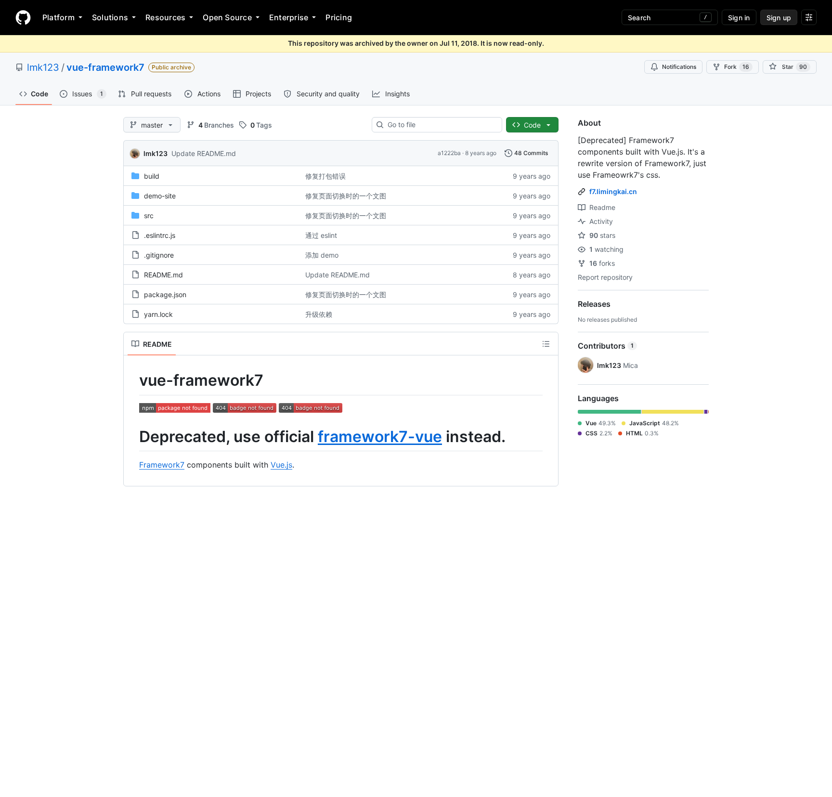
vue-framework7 (105, 67)
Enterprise (288, 17)
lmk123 (43, 67)
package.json (165, 294)
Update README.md (203, 153)
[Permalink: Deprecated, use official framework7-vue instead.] (132, 437)
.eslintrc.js (159, 235)
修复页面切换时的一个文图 (345, 196)
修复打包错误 (325, 176)
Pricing (338, 17)
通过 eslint (321, 235)
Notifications (679, 66)
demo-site (160, 196)
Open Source (227, 17)
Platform (58, 17)
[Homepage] (23, 17)
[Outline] (546, 344)
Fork (736, 66)
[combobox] (441, 125)
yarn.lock (158, 314)
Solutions (110, 17)
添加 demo (321, 255)
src (149, 215)
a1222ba (449, 153)
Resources (165, 17)
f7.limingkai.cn (613, 191)
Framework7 (161, 465)
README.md (163, 275)
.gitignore (159, 255)
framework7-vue (380, 436)
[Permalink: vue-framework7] (132, 380)
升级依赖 (318, 314)
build (151, 176)
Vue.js (281, 465)
